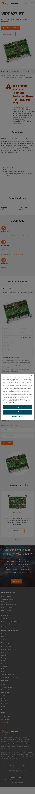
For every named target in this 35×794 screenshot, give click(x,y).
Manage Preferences (17, 416)
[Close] (32, 376)
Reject (17, 411)
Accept (17, 407)
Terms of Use (11, 402)
